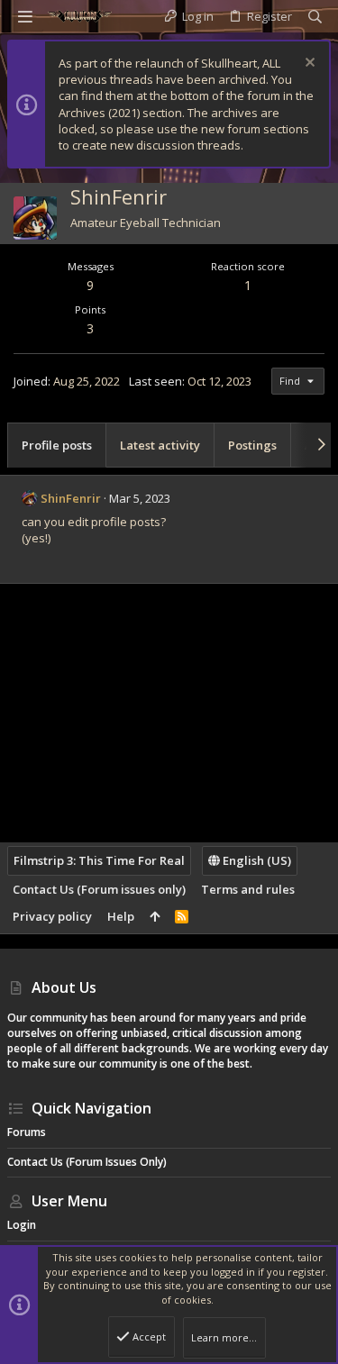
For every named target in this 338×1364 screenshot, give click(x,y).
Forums (26, 1132)
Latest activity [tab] (160, 445)
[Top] (154, 916)
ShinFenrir (71, 498)
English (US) (255, 860)
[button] (25, 16)
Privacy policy (52, 916)
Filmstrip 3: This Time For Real (99, 860)
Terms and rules (248, 889)
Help (120, 916)
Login (21, 1224)
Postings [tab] (252, 445)
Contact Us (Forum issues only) (99, 889)
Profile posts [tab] (57, 445)
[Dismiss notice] (307, 64)
